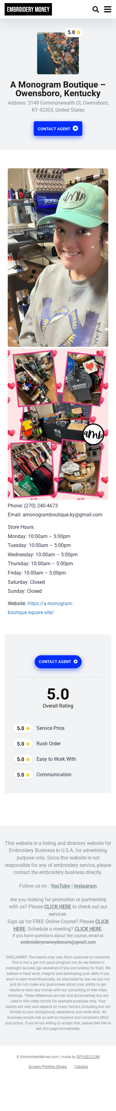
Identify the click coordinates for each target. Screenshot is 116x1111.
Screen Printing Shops (47, 1066)
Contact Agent (54, 129)
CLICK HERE (57, 907)
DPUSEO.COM (88, 1057)
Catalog (81, 1066)
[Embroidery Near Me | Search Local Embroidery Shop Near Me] (28, 8)
